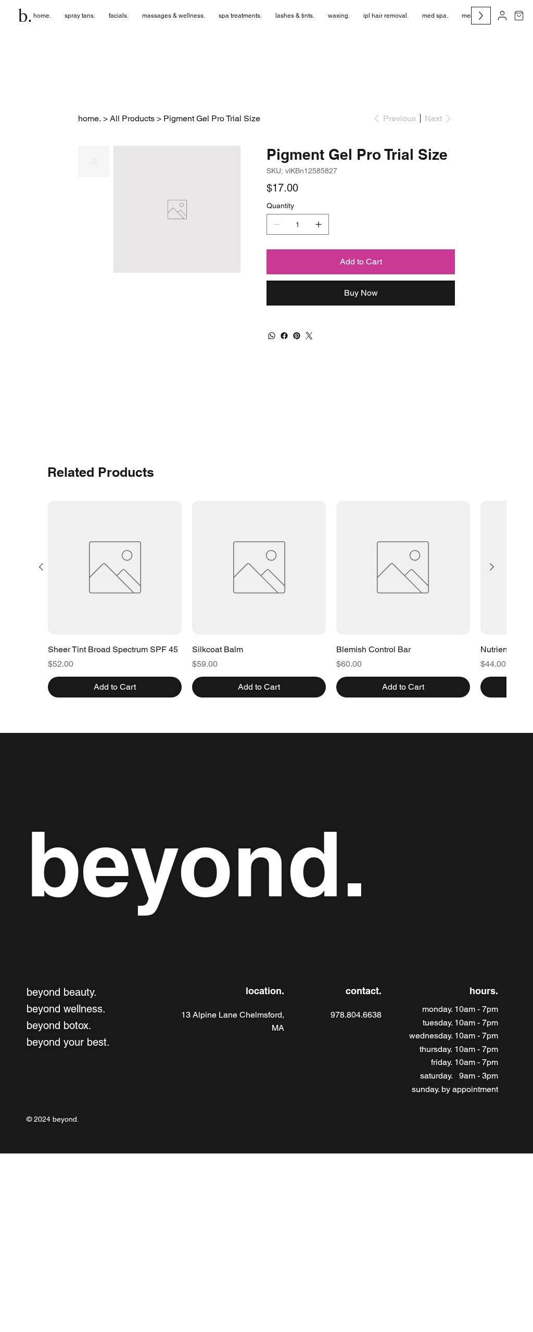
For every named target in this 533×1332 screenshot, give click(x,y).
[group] (266, 599)
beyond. (197, 863)
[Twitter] (309, 336)
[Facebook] (284, 336)
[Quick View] (115, 568)
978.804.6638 (356, 1015)
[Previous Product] (41, 567)
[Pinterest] (296, 336)
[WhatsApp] (271, 336)
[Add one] (318, 224)
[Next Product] (492, 567)
